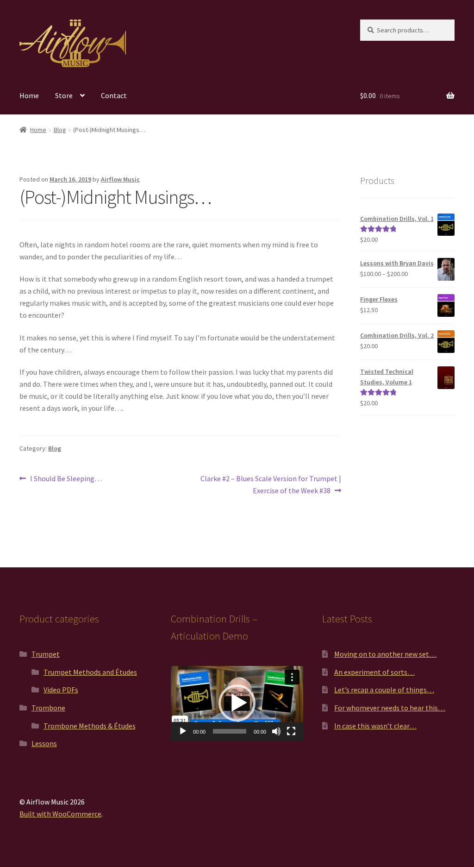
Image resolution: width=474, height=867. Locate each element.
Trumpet (45, 654)
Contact (114, 95)
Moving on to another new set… (385, 654)
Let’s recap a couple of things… (384, 689)
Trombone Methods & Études (90, 725)
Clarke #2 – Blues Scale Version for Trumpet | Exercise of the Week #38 (270, 484)
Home (29, 95)
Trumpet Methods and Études (90, 672)
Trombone (48, 707)
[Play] (182, 731)
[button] (237, 703)
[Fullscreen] (291, 731)
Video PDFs (61, 689)
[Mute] (276, 731)
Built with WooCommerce (60, 813)
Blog (60, 130)
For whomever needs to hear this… (389, 707)
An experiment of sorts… (374, 672)
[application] (237, 703)
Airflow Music (120, 179)
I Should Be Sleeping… (66, 479)
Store (64, 95)
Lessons (44, 743)
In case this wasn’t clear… (375, 725)
